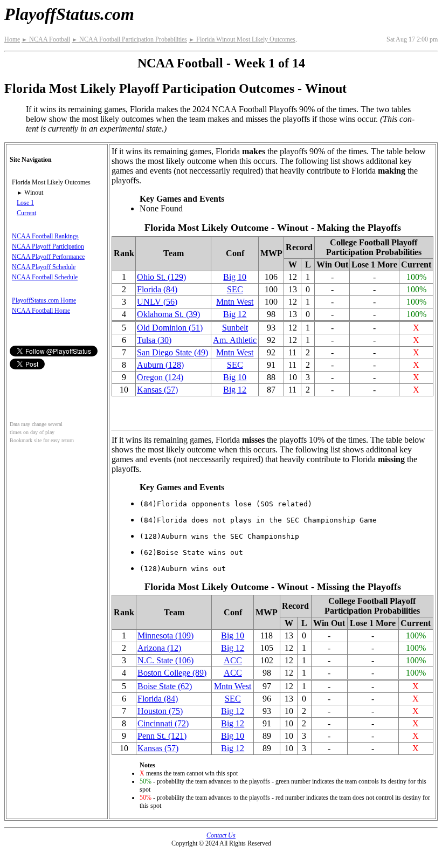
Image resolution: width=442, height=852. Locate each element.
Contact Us (221, 835)
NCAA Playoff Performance (48, 256)
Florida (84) (157, 289)
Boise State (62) (164, 686)
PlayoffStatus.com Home (44, 300)
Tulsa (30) (154, 340)
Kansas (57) (157, 389)
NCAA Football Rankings (45, 236)
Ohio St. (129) (161, 276)
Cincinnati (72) (163, 723)
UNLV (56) (157, 301)
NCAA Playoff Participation (48, 246)
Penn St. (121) (162, 735)
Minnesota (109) (165, 635)
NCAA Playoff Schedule (43, 267)
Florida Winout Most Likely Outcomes (242, 39)
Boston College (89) (171, 672)
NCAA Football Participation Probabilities (129, 39)
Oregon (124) (160, 377)
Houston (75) (160, 711)
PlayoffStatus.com (69, 14)
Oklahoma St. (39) (168, 314)
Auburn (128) (160, 364)
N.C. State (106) (165, 660)
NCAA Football (46, 39)
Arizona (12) (159, 647)
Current (26, 213)
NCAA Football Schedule (45, 277)
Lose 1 (25, 203)
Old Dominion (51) (170, 327)
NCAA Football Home (41, 310)
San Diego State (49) (172, 352)
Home (12, 39)
